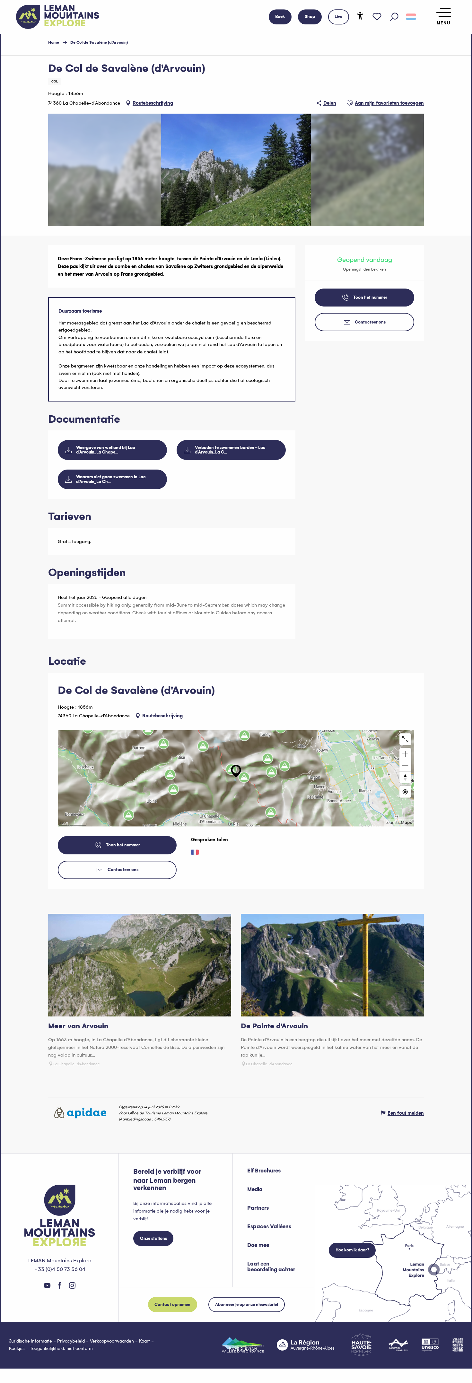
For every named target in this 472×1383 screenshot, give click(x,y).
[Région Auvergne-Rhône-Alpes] (306, 1345)
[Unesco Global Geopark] (430, 1345)
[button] (394, 17)
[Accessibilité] (360, 16)
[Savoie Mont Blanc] (361, 1345)
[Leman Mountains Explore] (57, 17)
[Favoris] (376, 17)
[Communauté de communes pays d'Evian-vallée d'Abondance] (243, 1345)
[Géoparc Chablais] (398, 1345)
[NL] (411, 17)
